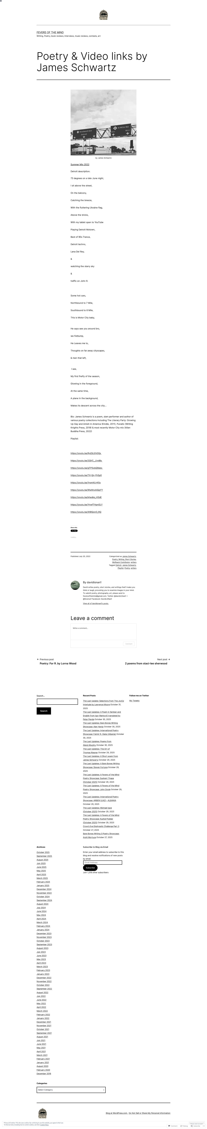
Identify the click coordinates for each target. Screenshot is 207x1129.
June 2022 (41, 1000)
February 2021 (43, 1059)
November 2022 (44, 981)
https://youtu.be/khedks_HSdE (86, 497)
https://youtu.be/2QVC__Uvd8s (86, 460)
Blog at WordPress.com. (117, 1113)
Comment (128, 644)
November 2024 (44, 893)
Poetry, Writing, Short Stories (124, 559)
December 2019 (44, 1073)
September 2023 (44, 944)
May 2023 (41, 959)
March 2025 (42, 878)
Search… (41, 696)
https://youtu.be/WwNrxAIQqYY (87, 490)
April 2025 (41, 874)
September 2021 (44, 1033)
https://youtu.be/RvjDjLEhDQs (86, 453)
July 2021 (41, 1040)
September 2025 (44, 856)
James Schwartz (129, 556)
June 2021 (41, 1044)
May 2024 (41, 915)
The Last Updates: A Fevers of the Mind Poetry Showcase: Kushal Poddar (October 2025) (101, 819)
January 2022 (43, 1018)
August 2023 (42, 948)
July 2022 (41, 996)
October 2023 (43, 941)
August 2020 (42, 1066)
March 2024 (42, 922)
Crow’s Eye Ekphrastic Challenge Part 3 (101, 826)
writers (133, 562)
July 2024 (41, 908)
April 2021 (41, 1051)
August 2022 (42, 992)
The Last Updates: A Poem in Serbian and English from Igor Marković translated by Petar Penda (102, 715)
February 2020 (43, 1070)
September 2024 (44, 900)
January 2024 (43, 930)
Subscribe (90, 868)
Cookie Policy (44, 1125)
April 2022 (41, 1007)
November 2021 (44, 1025)
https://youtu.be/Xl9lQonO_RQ (86, 512)
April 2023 (41, 963)
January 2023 (43, 974)
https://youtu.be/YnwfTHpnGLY (87, 504)
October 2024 (43, 896)
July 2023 (41, 952)
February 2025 (43, 882)
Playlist (121, 568)
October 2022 (43, 985)
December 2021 (44, 1022)
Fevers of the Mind (50, 32)
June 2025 (41, 867)
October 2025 (43, 852)
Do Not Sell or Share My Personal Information (149, 1113)
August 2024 (42, 904)
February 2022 (43, 1014)
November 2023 (44, 937)
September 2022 (44, 989)
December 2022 (44, 978)
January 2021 (43, 1062)
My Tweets (134, 701)
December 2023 (44, 933)
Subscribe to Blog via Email (95, 847)
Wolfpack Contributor (121, 562)
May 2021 (41, 1048)
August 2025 (42, 860)
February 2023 (43, 970)
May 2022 (41, 1003)
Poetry (127, 568)
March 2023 (42, 966)
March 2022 (42, 1011)
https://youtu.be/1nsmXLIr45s (86, 482)
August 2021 (42, 1037)
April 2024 (41, 919)
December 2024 (44, 889)
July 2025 (41, 863)
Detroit (118, 565)
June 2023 (41, 955)
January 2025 (43, 885)
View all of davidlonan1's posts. (96, 603)
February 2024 (43, 926)
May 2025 (41, 871)
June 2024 (41, 911)
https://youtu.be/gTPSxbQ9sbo (87, 468)
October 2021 (43, 1029)
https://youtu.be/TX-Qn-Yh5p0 (86, 475)
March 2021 (42, 1055)
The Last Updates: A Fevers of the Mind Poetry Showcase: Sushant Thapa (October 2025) (101, 778)
